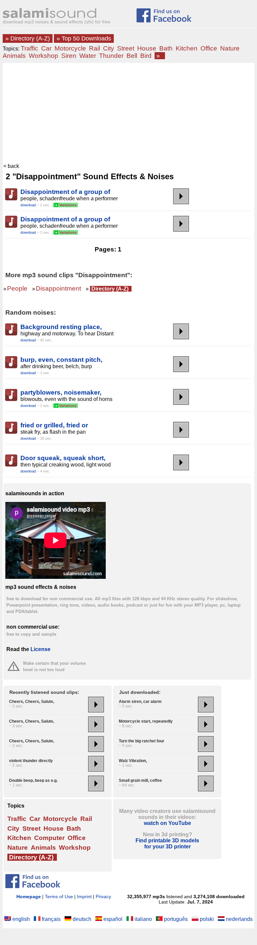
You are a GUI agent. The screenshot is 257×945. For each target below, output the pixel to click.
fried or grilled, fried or (54, 425)
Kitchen (186, 48)
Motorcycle (70, 48)
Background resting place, (61, 326)
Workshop (43, 55)
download (28, 205)
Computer (49, 837)
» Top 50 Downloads (84, 38)
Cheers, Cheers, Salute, (31, 701)
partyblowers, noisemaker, (60, 392)
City (108, 48)
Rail (94, 48)
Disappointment (58, 288)
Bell (131, 55)
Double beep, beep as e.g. (33, 780)
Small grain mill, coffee (140, 780)
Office (208, 48)
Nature (230, 48)
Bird (146, 55)
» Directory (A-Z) (28, 38)
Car (46, 48)
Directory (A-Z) (110, 289)
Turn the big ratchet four (141, 741)
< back (11, 166)
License (40, 649)
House (146, 48)
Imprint (84, 896)
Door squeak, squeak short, (62, 457)
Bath (166, 48)
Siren (68, 55)
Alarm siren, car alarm (140, 701)
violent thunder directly (31, 760)
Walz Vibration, (133, 760)
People (17, 288)
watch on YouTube (167, 823)
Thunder (111, 55)
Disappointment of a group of (65, 191)
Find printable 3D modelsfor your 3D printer (167, 843)
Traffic (29, 48)
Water (87, 55)
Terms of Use (59, 896)
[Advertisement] (128, 113)
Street (125, 48)
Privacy (103, 896)
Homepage (28, 896)
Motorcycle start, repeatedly (146, 721)
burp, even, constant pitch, (61, 359)
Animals (14, 55)
